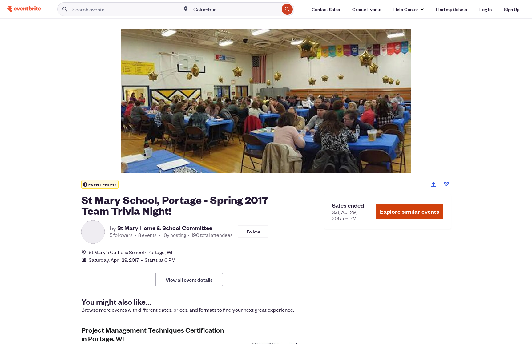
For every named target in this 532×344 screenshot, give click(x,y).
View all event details (189, 279)
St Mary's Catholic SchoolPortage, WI (130, 252)
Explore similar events (409, 211)
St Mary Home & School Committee (164, 228)
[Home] (24, 9)
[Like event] (446, 184)
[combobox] (236, 9)
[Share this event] (433, 184)
